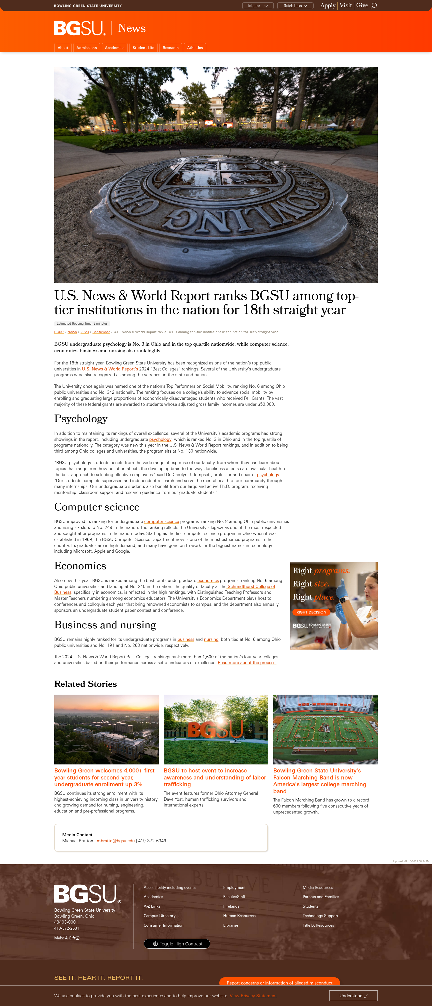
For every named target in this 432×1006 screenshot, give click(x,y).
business (186, 639)
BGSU (59, 332)
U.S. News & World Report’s (110, 368)
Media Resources (318, 887)
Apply (328, 6)
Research (171, 48)
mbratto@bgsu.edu (116, 840)
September (101, 332)
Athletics (195, 48)
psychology (160, 439)
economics (208, 580)
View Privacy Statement (253, 995)
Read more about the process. (247, 662)
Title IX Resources (318, 925)
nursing (211, 639)
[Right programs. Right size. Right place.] (334, 611)
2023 (84, 332)
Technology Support (320, 915)
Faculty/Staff (234, 896)
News (72, 332)
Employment (234, 887)
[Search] (374, 6)
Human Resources (239, 915)
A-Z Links (152, 906)
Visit (346, 6)
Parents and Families (321, 896)
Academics (114, 48)
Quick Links (293, 5)
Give (362, 6)
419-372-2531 (66, 928)
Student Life (143, 48)
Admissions (86, 48)
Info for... (255, 5)
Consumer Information (164, 925)
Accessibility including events (170, 887)
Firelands (231, 906)
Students (310, 906)
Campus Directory (160, 915)
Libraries (231, 925)
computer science (161, 521)
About (63, 48)
